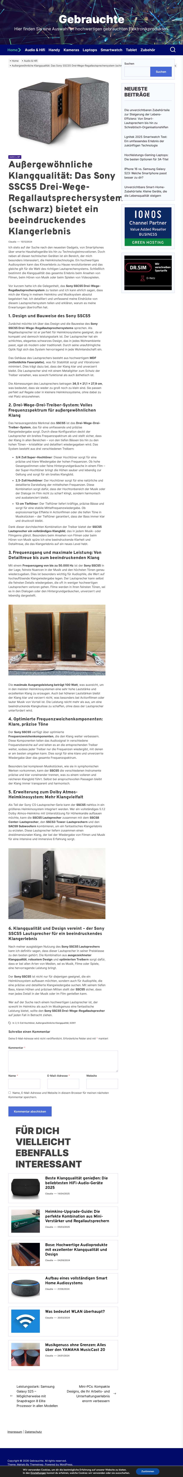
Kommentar (16, 1047)
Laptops (90, 50)
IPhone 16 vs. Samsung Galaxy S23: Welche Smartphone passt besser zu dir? (145, 173)
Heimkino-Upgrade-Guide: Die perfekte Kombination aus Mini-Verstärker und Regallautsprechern (77, 1216)
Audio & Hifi (35, 50)
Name (13, 1075)
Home (13, 50)
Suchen (129, 63)
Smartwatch (111, 50)
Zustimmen (147, 1471)
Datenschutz (33, 1431)
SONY (73, 1023)
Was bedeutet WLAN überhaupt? (75, 1311)
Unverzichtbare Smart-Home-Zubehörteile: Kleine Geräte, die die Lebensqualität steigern (145, 191)
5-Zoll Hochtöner (26, 1023)
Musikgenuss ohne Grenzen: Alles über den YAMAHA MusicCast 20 (75, 1347)
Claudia (12, 241)
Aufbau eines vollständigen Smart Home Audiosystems (76, 1280)
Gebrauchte (92, 19)
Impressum (15, 1431)
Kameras (71, 50)
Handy (54, 50)
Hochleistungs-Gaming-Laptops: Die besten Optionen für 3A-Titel (146, 157)
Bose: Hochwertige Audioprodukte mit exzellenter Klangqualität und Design (76, 1250)
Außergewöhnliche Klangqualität (52, 1023)
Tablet (131, 50)
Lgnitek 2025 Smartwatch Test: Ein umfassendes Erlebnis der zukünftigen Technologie (145, 141)
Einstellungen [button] (38, 1473)
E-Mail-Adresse (58, 1075)
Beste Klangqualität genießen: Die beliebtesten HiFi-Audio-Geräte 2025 (76, 1183)
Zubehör (147, 50)
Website (91, 1075)
